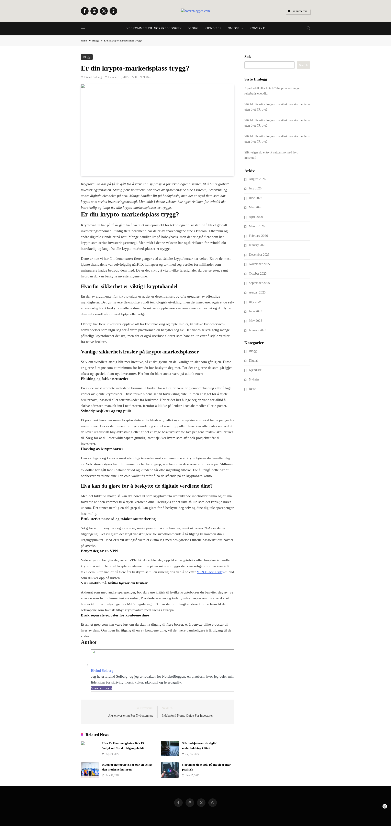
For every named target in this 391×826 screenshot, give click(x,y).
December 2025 (259, 254)
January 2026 (257, 245)
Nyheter (254, 379)
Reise (252, 388)
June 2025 (255, 311)
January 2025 (257, 330)
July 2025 (255, 301)
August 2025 (257, 292)
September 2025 (259, 283)
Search (303, 65)
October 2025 (258, 273)
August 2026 (257, 179)
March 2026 (257, 226)
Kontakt (257, 28)
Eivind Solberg (93, 77)
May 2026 (255, 207)
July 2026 (255, 188)
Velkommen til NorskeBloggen (154, 28)
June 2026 (255, 198)
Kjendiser (213, 28)
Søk (247, 56)
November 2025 (259, 264)
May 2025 (255, 320)
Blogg (193, 28)
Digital (253, 360)
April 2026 (256, 216)
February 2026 (258, 235)
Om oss (234, 28)
